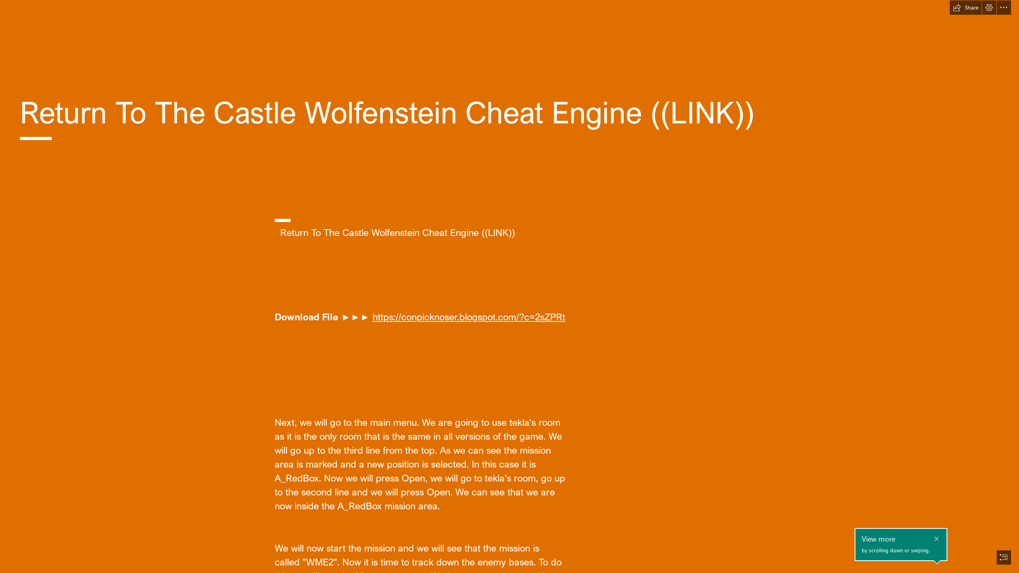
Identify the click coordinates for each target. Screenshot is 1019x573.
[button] (966, 7)
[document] (509, 286)
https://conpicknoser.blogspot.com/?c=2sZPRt (469, 316)
